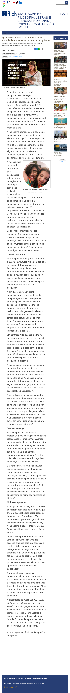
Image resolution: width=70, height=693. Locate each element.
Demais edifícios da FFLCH (11, 687)
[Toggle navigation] (4, 32)
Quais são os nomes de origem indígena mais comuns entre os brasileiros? (60, 114)
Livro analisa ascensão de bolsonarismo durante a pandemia (60, 154)
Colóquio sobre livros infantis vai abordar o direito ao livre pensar (60, 127)
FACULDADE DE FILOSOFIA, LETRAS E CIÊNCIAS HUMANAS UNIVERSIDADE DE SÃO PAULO (35, 21)
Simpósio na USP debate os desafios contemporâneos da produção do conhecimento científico (60, 98)
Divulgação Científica (16, 57)
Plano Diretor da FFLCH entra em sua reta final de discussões (60, 141)
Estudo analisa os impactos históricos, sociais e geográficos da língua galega (60, 66)
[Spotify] (3, 5)
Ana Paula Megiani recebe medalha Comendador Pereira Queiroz (60, 52)
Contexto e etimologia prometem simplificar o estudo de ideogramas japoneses (60, 81)
